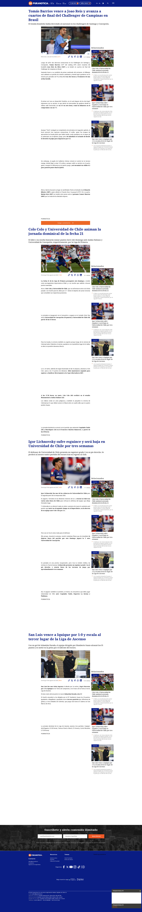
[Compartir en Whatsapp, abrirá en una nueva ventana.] (78, 57)
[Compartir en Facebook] (75, 57)
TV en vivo (73, 3)
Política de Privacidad (54, 861)
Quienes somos (53, 858)
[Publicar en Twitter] (72, 57)
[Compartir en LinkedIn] (81, 57)
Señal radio (84, 3)
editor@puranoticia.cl (33, 861)
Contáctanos (31, 863)
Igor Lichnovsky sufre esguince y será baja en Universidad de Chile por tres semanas (102, 105)
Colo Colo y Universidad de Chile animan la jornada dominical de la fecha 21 (101, 70)
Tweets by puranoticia (99, 854)
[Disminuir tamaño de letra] (100, 3)
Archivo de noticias (68, 859)
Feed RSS (52, 859)
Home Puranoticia (68, 858)
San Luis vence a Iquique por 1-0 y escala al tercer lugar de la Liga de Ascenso (102, 141)
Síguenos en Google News (34, 864)
